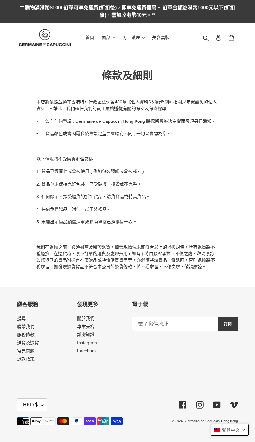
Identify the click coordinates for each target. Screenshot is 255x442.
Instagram (87, 342)
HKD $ (30, 404)
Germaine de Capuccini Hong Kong (211, 421)
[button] (229, 429)
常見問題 (26, 350)
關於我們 (86, 318)
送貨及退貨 (28, 342)
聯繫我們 (26, 326)
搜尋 (21, 318)
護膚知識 (86, 334)
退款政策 (26, 358)
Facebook (87, 350)
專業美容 (86, 326)
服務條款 (26, 334)
